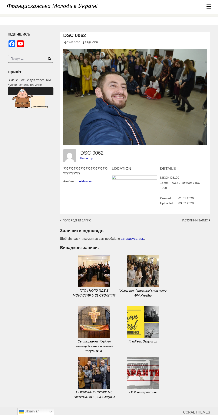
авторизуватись (132, 238)
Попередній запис (77, 220)
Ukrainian (31, 411)
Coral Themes (196, 412)
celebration (85, 181)
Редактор (91, 42)
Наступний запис (194, 220)
